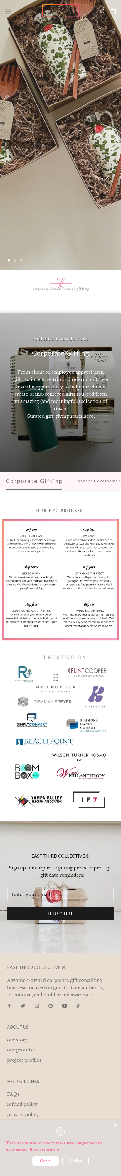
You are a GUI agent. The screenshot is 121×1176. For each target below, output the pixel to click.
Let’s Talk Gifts (37, 242)
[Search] (102, 11)
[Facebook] (9, 1005)
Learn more (49, 1149)
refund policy (22, 1104)
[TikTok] (78, 1005)
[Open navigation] (8, 11)
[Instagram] (37, 1005)
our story (17, 1040)
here (88, 416)
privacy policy (23, 1114)
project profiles (24, 1060)
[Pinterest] (50, 1005)
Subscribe (60, 913)
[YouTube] (64, 1005)
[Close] (116, 1125)
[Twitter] (23, 1005)
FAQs (13, 1094)
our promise (21, 1050)
